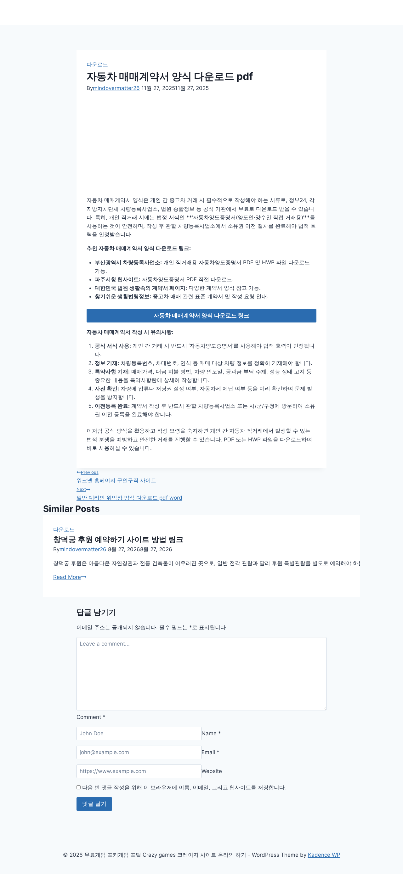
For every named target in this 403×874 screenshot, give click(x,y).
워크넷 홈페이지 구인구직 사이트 (116, 477)
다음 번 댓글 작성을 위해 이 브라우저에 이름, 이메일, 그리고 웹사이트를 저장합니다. (184, 787)
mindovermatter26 (116, 88)
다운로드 (97, 64)
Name (211, 733)
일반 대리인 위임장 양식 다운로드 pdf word (129, 494)
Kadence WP (324, 855)
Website (212, 771)
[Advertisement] (209, 147)
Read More (69, 577)
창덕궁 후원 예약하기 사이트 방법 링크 (118, 539)
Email (210, 752)
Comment (91, 717)
